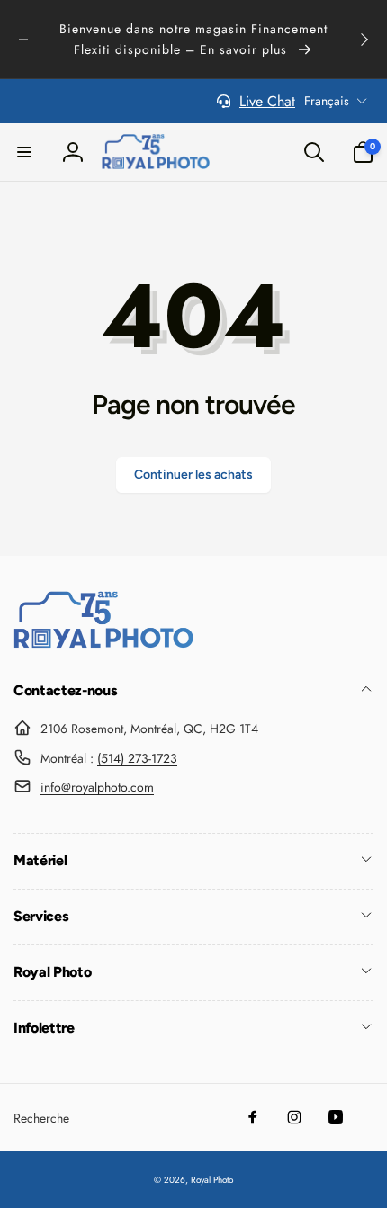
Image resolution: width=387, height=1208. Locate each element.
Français (326, 101)
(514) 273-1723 (137, 758)
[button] (24, 152)
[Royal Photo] (104, 643)
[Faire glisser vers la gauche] (23, 39)
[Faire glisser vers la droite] (363, 39)
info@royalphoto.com (97, 787)
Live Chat (267, 101)
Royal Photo (212, 1179)
